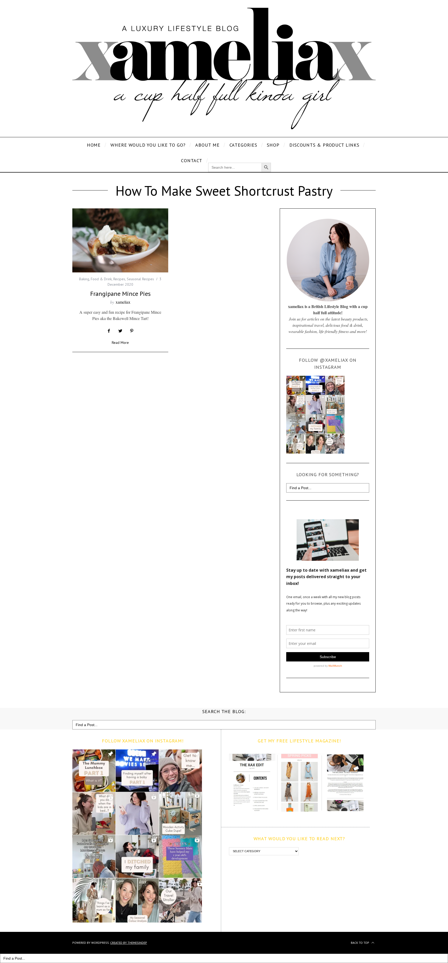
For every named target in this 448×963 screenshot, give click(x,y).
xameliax (123, 302)
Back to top (360, 943)
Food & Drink (101, 279)
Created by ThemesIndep (128, 943)
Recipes (119, 279)
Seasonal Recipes (140, 279)
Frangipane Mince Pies (120, 294)
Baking (84, 279)
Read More (120, 343)
